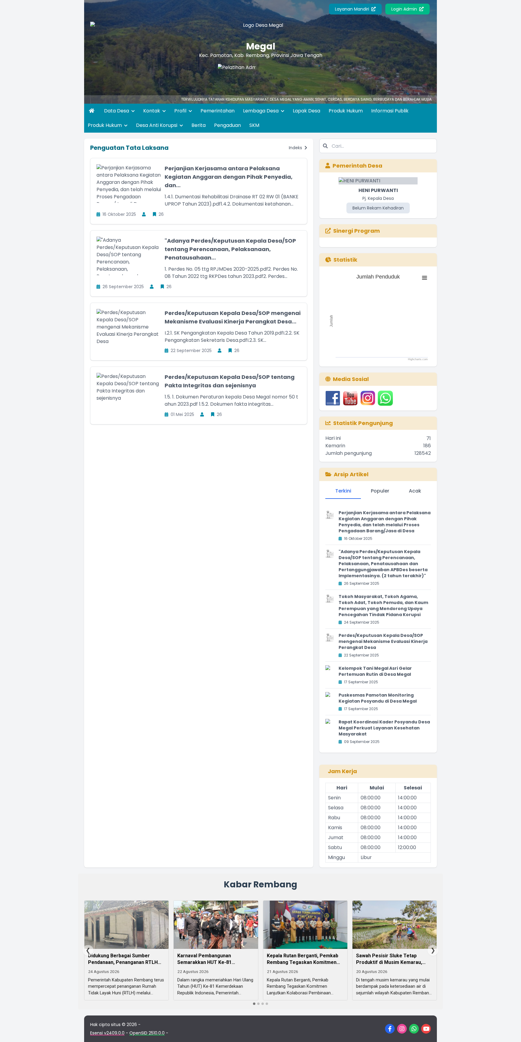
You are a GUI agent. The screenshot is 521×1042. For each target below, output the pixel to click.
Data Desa (117, 110)
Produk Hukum (346, 110)
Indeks (296, 148)
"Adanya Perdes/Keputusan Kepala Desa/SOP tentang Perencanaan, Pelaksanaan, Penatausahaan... (230, 249)
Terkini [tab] (343, 490)
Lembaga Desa (261, 110)
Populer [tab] (380, 490)
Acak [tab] (415, 490)
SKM (254, 125)
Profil (181, 110)
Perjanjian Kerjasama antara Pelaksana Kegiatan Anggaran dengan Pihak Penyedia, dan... (228, 177)
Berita (198, 125)
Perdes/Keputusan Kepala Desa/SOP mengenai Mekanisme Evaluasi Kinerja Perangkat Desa (383, 641)
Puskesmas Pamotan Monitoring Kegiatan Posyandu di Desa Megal (378, 698)
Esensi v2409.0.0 (107, 1033)
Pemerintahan (218, 110)
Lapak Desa (306, 110)
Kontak (152, 110)
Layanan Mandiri (352, 9)
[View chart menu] (424, 278)
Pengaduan (227, 125)
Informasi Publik (390, 110)
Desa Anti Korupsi (157, 125)
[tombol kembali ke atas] (509, 1030)
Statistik (345, 259)
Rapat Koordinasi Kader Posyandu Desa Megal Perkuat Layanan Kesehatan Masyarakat (384, 728)
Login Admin (404, 9)
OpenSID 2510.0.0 (147, 1033)
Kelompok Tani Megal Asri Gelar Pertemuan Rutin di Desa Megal (375, 671)
